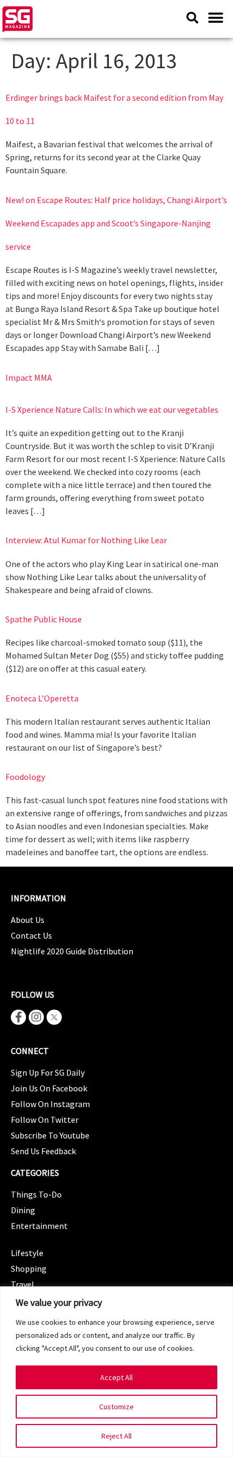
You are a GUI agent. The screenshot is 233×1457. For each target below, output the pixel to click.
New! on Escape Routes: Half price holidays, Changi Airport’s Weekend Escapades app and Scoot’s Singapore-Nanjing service (116, 223)
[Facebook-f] (18, 1017)
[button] (215, 17)
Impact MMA (28, 377)
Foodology (25, 776)
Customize (116, 1407)
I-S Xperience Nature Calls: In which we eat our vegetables (111, 409)
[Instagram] (36, 1017)
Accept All (116, 1377)
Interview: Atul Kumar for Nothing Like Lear (86, 540)
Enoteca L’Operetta (42, 698)
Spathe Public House (43, 619)
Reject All (116, 1436)
